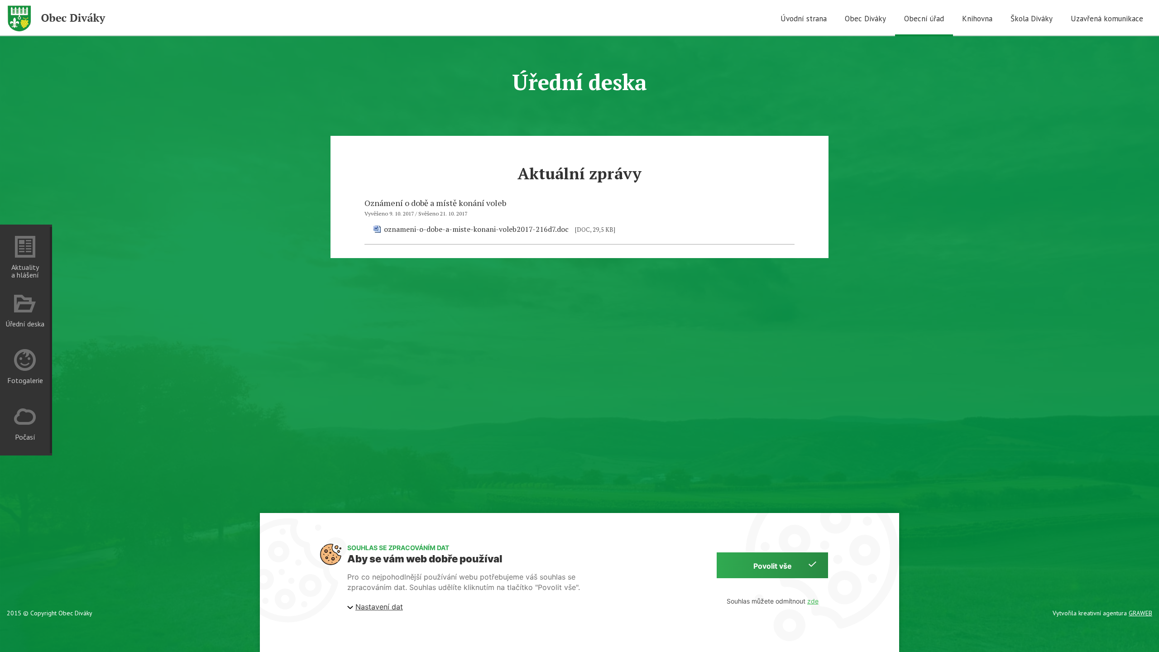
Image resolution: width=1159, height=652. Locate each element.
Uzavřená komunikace (1107, 19)
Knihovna (977, 19)
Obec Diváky (865, 19)
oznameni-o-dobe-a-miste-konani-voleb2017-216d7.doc (476, 229)
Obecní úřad (924, 19)
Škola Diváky (1032, 19)
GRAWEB (1140, 613)
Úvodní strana (804, 19)
